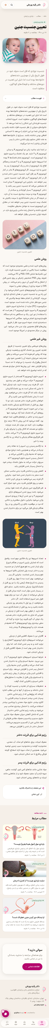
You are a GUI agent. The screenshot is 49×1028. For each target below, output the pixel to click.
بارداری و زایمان (28, 16)
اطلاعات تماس (32, 966)
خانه (45, 16)
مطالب (38, 16)
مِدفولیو (16, 1012)
